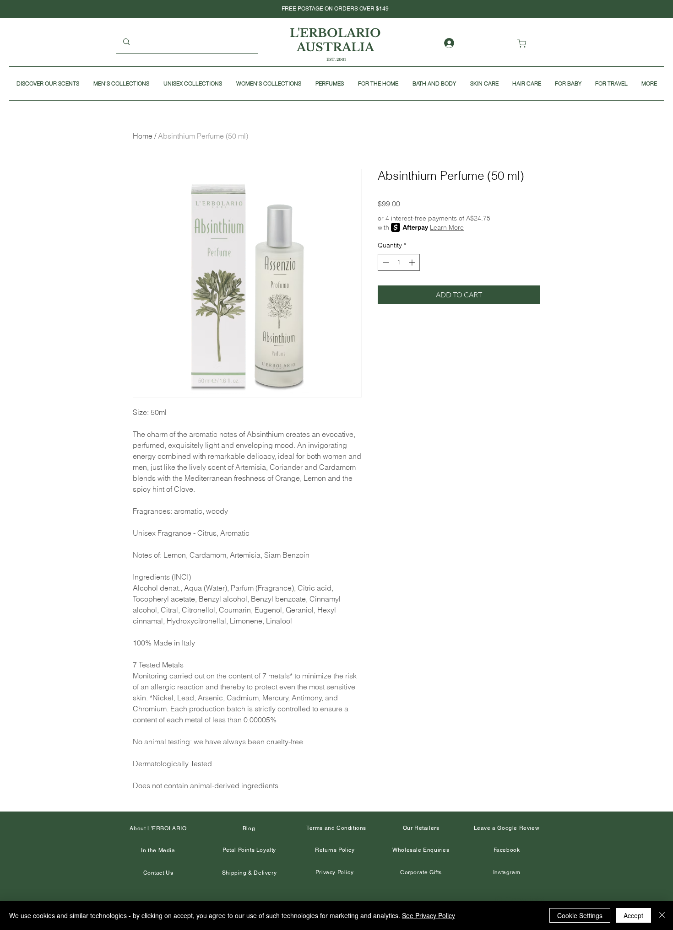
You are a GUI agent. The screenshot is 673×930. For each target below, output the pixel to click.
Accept (633, 915)
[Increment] (412, 262)
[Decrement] (385, 262)
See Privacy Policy (428, 915)
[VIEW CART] (523, 43)
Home (142, 135)
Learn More (447, 227)
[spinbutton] (399, 262)
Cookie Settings (579, 915)
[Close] (662, 915)
